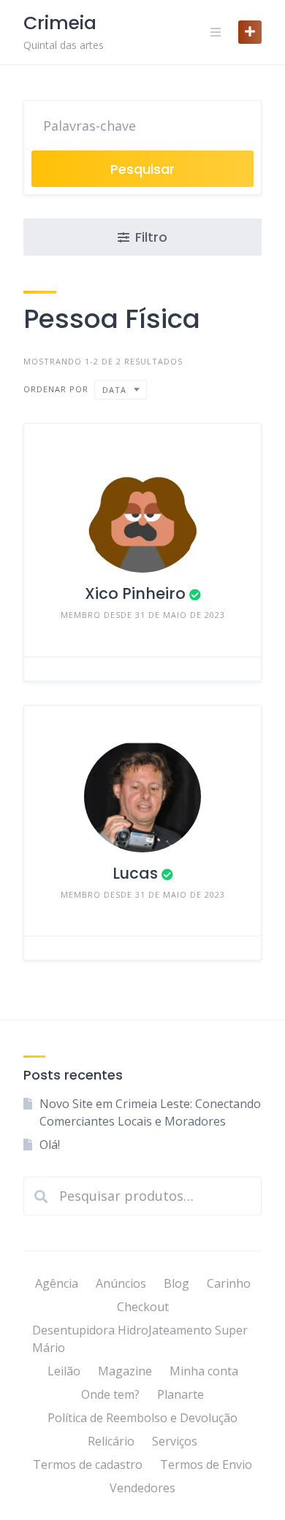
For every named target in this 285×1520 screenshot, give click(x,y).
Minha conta (204, 1371)
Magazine (125, 1371)
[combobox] (120, 390)
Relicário (111, 1441)
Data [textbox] (114, 389)
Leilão (64, 1371)
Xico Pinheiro (135, 593)
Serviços (174, 1441)
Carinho (229, 1283)
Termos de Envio (206, 1464)
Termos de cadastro (87, 1464)
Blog (176, 1283)
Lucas (135, 873)
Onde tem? (110, 1394)
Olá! (49, 1145)
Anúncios (121, 1283)
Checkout (143, 1307)
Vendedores (142, 1488)
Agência (56, 1283)
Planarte (180, 1394)
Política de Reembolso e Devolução (143, 1418)
